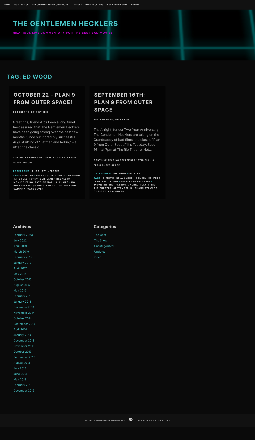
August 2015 (22, 285)
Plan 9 (64, 182)
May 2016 (20, 273)
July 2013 (20, 368)
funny (33, 179)
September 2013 (24, 357)
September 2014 (24, 324)
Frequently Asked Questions (50, 5)
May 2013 (20, 379)
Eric (46, 112)
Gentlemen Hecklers (55, 179)
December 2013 (24, 340)
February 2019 (23, 257)
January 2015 (22, 301)
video (97, 257)
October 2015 (23, 279)
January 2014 (22, 335)
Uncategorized (104, 246)
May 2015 (20, 290)
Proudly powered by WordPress (105, 420)
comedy (60, 175)
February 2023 (23, 235)
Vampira (20, 189)
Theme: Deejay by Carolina (153, 420)
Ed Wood (74, 175)
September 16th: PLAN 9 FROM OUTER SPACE (123, 102)
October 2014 (23, 318)
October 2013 (23, 351)
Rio (73, 182)
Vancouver (35, 189)
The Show (39, 171)
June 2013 (20, 374)
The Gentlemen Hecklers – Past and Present (100, 5)
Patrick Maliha (46, 182)
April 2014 (20, 329)
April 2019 (20, 246)
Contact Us (21, 5)
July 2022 (20, 240)
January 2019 (22, 262)
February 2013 (23, 385)
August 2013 (22, 362)
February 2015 (23, 296)
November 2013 (24, 346)
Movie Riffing (23, 182)
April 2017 (20, 268)
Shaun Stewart (44, 185)
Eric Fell (21, 179)
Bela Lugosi (44, 175)
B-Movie (28, 175)
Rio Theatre (22, 185)
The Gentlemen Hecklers (65, 23)
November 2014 (24, 312)
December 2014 (24, 307)
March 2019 (21, 251)
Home (7, 5)
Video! (135, 5)
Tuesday (100, 191)
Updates (54, 171)
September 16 (123, 188)
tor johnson (66, 185)
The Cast (100, 235)
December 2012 (24, 390)
